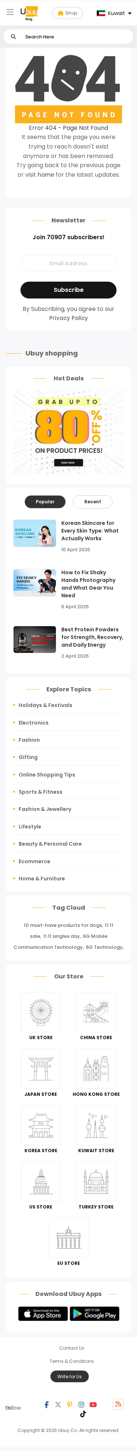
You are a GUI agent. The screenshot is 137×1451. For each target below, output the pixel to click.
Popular (45, 502)
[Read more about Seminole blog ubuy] (29, 13)
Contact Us (71, 1348)
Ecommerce (34, 861)
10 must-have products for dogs (63, 925)
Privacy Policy (68, 318)
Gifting (28, 757)
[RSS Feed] (118, 1404)
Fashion (29, 740)
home (46, 174)
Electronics (34, 722)
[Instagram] (81, 1404)
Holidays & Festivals (45, 705)
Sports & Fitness (40, 792)
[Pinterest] (69, 1404)
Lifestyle (30, 826)
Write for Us (69, 1376)
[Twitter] (58, 1404)
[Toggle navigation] (10, 11)
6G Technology (104, 947)
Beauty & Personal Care (50, 843)
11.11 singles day (61, 936)
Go (13, 36)
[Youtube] (93, 1404)
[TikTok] (83, 1413)
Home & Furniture (42, 878)
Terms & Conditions (72, 1361)
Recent (92, 502)
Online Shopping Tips (47, 774)
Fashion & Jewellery (45, 809)
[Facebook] (46, 1404)
